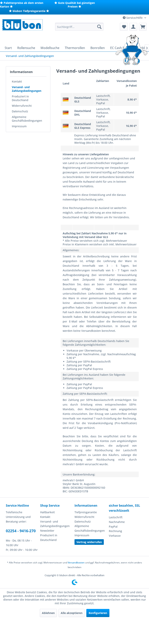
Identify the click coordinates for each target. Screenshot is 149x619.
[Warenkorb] (143, 27)
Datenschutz (20, 111)
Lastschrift (115, 517)
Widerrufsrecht (22, 105)
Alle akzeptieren (71, 613)
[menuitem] (79, 27)
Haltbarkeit (47, 512)
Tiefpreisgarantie (85, 512)
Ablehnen (48, 613)
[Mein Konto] (133, 27)
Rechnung (115, 531)
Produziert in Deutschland (20, 98)
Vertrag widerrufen (89, 542)
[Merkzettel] (124, 27)
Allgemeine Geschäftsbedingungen (27, 118)
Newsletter (47, 530)
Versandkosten (76, 562)
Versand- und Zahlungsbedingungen (26, 89)
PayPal (113, 526)
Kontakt (17, 81)
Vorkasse (115, 535)
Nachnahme (117, 522)
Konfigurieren (98, 613)
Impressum (19, 126)
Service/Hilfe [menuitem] (134, 18)
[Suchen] (99, 27)
